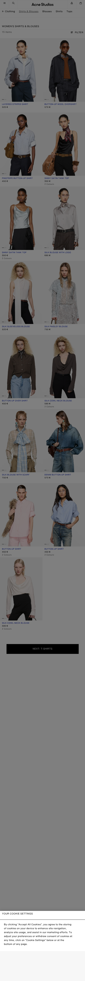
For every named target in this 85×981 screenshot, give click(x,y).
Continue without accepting (41, 966)
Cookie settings (42, 957)
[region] (42, 946)
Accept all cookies (42, 974)
